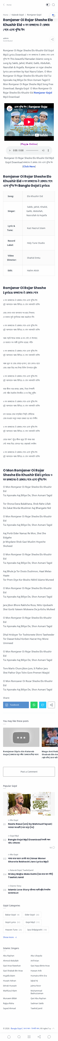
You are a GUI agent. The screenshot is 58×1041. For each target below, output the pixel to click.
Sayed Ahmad (9, 1008)
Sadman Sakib (37, 1003)
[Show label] (10, 937)
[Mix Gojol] (14, 820)
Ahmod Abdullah (11, 960)
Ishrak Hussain (10, 985)
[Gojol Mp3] (14, 835)
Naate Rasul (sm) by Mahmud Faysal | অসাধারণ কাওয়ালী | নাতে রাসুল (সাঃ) (30, 825)
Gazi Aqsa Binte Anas (40, 965)
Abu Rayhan (8, 955)
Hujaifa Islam (9, 975)
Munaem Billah (10, 998)
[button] (6, 4)
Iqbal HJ (34, 980)
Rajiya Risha (8, 1003)
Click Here (29, 166)
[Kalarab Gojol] (16, 870)
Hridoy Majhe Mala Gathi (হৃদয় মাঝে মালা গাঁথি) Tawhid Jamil (30, 875)
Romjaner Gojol (43, 92)
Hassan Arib (36, 970)
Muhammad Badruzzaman (37, 992)
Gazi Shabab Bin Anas (13, 970)
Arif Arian (35, 960)
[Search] (53, 4)
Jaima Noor (36, 985)
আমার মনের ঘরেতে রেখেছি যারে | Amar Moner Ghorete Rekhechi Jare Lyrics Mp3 (28, 860)
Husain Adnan (9, 980)
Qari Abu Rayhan (38, 998)
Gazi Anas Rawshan (12, 965)
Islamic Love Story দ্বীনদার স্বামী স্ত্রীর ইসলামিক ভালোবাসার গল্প (29, 891)
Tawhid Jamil (36, 1008)
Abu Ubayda (36, 955)
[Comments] (52, 847)
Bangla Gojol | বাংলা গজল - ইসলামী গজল (25, 1028)
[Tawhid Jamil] (28, 870)
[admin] (6, 38)
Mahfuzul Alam (10, 990)
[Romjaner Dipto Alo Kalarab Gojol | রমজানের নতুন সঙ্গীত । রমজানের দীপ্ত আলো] (21, 737)
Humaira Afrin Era (39, 975)
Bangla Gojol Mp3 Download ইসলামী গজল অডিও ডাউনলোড (29, 841)
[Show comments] (49, 1036)
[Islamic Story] (15, 885)
